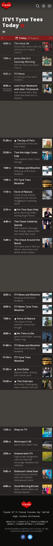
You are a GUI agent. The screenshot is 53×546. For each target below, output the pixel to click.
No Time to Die (25, 333)
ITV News (19, 73)
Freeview (31, 512)
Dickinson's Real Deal (26, 471)
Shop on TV (20, 429)
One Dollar (23, 369)
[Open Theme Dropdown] (43, 6)
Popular (7, 512)
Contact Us (22, 521)
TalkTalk (45, 512)
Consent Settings (24, 524)
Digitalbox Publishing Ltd (21, 528)
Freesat (22, 512)
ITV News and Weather (27, 167)
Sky (38, 512)
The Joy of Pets (26, 140)
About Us (10, 521)
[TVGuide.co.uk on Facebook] (23, 537)
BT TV (15, 512)
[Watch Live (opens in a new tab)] (22, 25)
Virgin (15, 516)
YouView (23, 516)
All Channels (34, 516)
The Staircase (25, 381)
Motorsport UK (22, 441)
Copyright (40, 524)
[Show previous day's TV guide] (2, 38)
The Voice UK (21, 43)
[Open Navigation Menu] (49, 6)
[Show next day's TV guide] (51, 38)
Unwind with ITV (23, 453)
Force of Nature (23, 191)
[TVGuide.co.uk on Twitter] (30, 537)
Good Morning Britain (26, 486)
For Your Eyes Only (27, 209)
